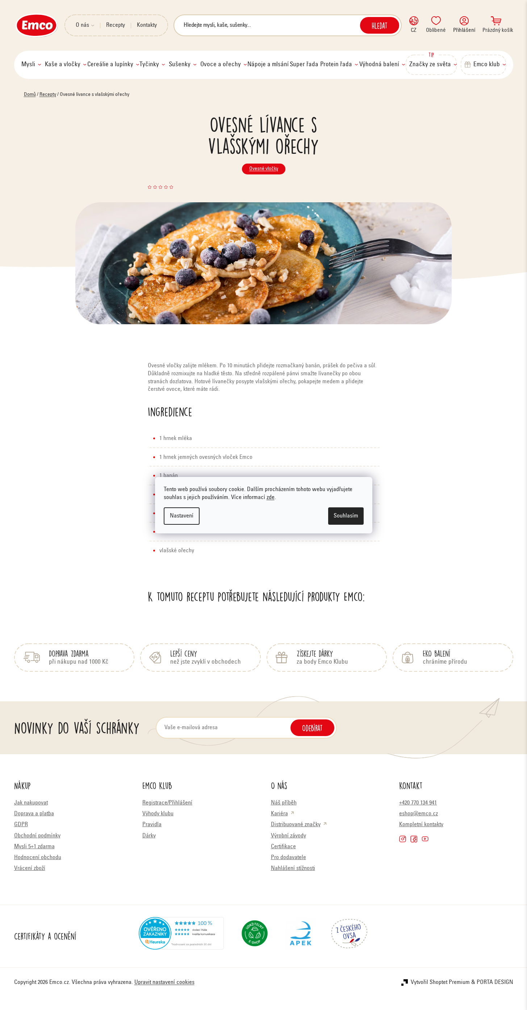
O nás (82, 25)
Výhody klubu (157, 814)
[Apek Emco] (300, 936)
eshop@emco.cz (418, 814)
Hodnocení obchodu (37, 858)
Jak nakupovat (31, 803)
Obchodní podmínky (37, 836)
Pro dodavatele (288, 858)
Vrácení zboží (29, 868)
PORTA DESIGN (495, 982)
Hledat (380, 25)
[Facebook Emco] (413, 839)
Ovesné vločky (263, 169)
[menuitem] (31, 65)
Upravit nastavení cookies (164, 982)
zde (271, 497)
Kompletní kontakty (421, 825)
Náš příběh (284, 803)
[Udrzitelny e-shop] (254, 936)
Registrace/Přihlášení (167, 803)
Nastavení (181, 516)
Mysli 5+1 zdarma (34, 847)
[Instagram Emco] (402, 839)
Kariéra (279, 814)
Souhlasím (346, 516)
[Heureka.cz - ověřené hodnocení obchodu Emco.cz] (181, 936)
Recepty (115, 25)
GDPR (21, 825)
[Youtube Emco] (425, 839)
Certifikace (283, 847)
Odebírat (312, 728)
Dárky (149, 836)
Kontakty (147, 25)
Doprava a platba (34, 814)
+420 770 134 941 (418, 803)
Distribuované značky (296, 825)
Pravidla (152, 825)
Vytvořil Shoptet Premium (440, 982)
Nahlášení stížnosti (293, 868)
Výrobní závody (288, 836)
